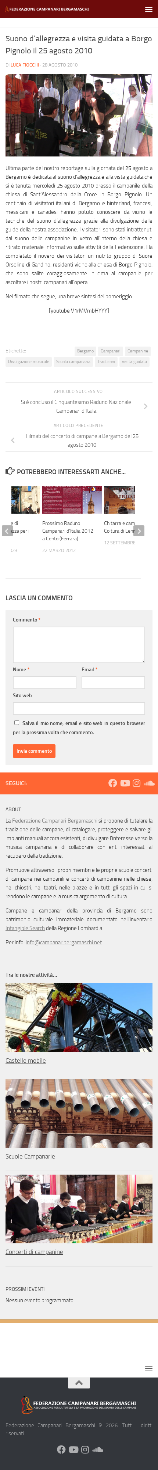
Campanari (111, 351)
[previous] (7, 530)
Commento (26, 620)
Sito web (22, 695)
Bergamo (85, 351)
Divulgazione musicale (28, 361)
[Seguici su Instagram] (136, 783)
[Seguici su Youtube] (124, 783)
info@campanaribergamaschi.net (64, 942)
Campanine (138, 351)
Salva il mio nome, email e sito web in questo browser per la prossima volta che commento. (79, 728)
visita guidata (134, 361)
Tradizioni (106, 361)
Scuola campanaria (73, 361)
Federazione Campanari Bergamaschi (54, 820)
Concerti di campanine (34, 1251)
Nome (21, 669)
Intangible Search (25, 928)
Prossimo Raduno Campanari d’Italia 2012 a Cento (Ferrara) (67, 531)
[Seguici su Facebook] (112, 783)
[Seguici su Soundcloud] (148, 783)
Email (89, 669)
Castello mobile (26, 1060)
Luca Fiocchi (25, 65)
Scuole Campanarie (30, 1156)
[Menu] (149, 9)
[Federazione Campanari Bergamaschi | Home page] (62, 9)
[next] (138, 530)
